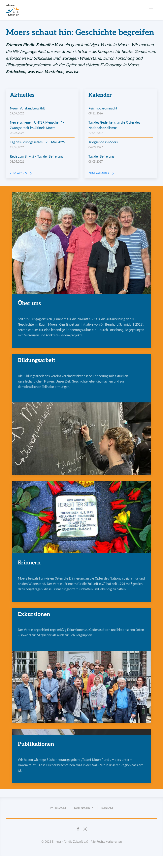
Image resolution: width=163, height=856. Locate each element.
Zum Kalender (98, 173)
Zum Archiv (18, 173)
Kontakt (107, 808)
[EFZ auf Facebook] (78, 829)
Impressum (58, 808)
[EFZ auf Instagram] (84, 829)
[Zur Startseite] (12, 10)
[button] (151, 10)
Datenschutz (83, 808)
